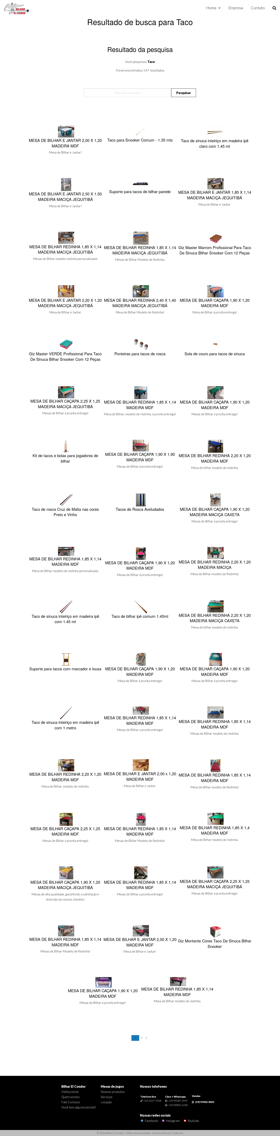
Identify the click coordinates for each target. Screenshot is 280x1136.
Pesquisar (183, 93)
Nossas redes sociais (155, 1115)
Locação (106, 1102)
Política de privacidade (138, 1132)
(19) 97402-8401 (204, 1101)
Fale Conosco (70, 1102)
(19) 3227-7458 (152, 1100)
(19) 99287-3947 (178, 1100)
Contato (258, 7)
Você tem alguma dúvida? (78, 1107)
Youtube (193, 1120)
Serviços (106, 1097)
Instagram (172, 1120)
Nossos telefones (153, 1086)
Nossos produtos (113, 1092)
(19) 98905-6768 (178, 1104)
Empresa (235, 7)
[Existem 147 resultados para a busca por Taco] (17, 9)
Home (211, 7)
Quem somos (70, 1097)
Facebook (151, 1120)
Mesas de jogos (112, 1086)
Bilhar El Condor (73, 1086)
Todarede (178, 1132)
